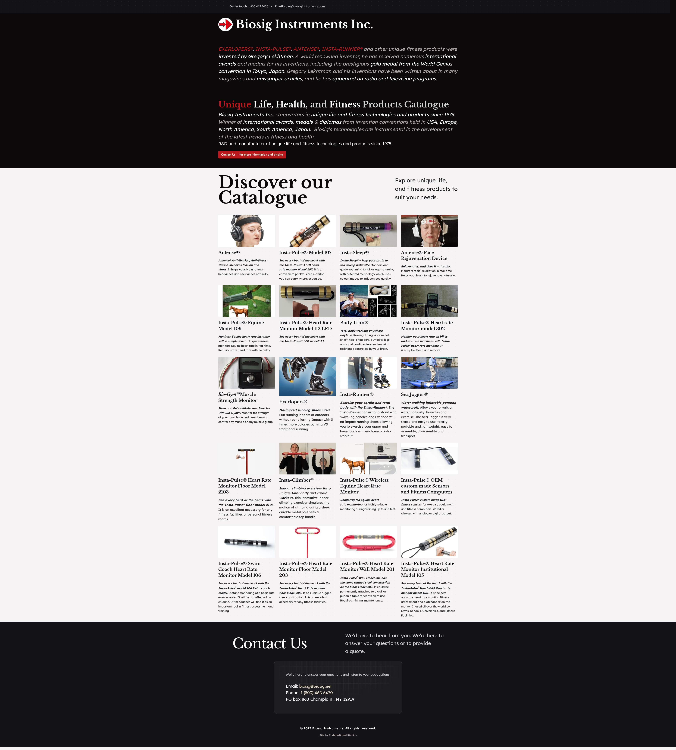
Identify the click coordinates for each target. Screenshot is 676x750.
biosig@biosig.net (315, 686)
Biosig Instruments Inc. (304, 24)
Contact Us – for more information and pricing (252, 154)
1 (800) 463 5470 (317, 693)
